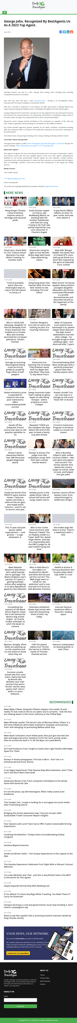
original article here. (51, 186)
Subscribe (20, 1006)
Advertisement (45, 981)
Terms (42, 975)
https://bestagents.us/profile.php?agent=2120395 (44, 143)
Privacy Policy (44, 978)
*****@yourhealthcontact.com (14, 179)
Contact (42, 984)
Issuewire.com (40, 101)
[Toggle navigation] (4, 12)
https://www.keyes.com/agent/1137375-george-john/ (35, 146)
